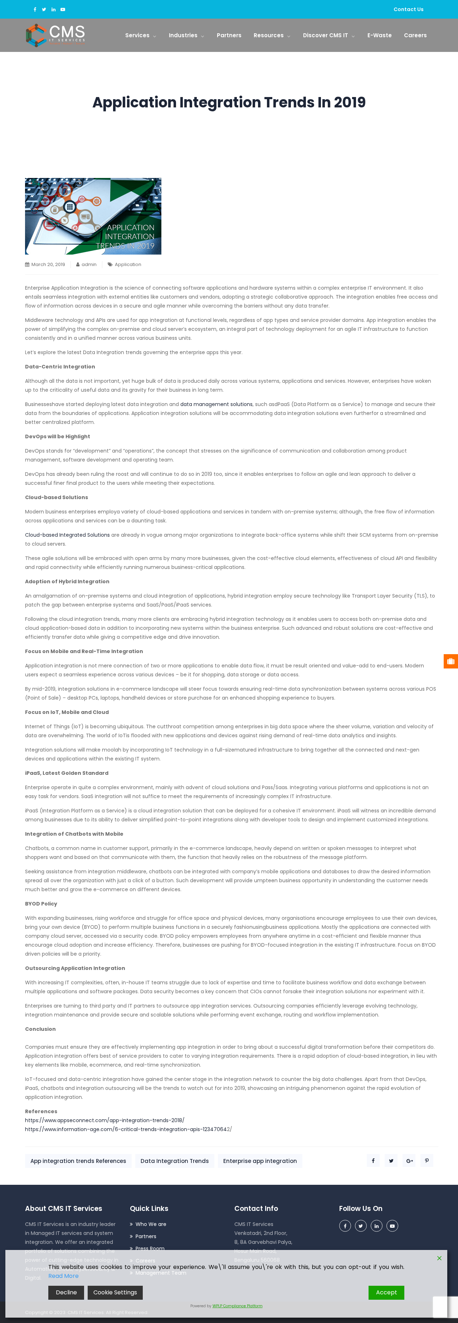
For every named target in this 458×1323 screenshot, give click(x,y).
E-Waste (379, 35)
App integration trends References (78, 1161)
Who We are (151, 1224)
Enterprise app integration (260, 1161)
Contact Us (409, 9)
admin (89, 264)
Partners (229, 35)
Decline (66, 1292)
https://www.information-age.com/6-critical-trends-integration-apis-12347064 (126, 1129)
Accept (386, 1292)
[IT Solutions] (55, 35)
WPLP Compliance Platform (238, 1306)
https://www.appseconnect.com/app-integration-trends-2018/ (105, 1120)
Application (128, 264)
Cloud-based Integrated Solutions (68, 535)
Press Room (150, 1248)
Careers (415, 35)
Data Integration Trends (175, 1161)
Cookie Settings (115, 1292)
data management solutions (216, 404)
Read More (63, 1276)
